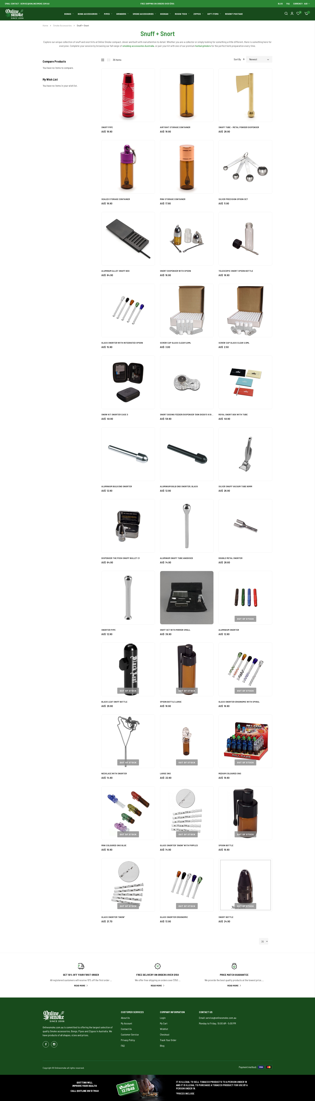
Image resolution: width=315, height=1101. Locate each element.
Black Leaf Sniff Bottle (114, 701)
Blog (280, 3)
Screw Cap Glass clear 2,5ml (234, 342)
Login (163, 1017)
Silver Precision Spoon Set (233, 199)
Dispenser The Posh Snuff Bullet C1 (120, 558)
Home (46, 25)
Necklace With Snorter (114, 773)
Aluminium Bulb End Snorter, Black (179, 486)
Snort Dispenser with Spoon (175, 270)
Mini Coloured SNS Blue (113, 845)
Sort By (237, 59)
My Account (126, 1023)
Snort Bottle (226, 917)
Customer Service (130, 1034)
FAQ (288, 3)
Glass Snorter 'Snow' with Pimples (179, 845)
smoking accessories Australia (138, 45)
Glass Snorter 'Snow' (113, 917)
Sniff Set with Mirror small (175, 629)
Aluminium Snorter (229, 629)
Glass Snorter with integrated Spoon (122, 342)
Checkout (164, 1034)
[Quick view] (148, 92)
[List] (110, 59)
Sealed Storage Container (115, 199)
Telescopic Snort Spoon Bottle (236, 270)
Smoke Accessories (62, 25)
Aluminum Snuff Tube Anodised (176, 558)
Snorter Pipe (108, 629)
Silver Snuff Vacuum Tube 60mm (235, 486)
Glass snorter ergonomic (174, 917)
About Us (125, 1017)
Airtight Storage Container (175, 127)
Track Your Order (168, 1040)
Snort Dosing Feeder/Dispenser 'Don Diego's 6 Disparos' (187, 414)
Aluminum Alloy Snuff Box (115, 270)
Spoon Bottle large (170, 701)
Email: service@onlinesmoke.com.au (217, 1017)
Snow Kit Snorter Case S (114, 414)
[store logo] (14, 14)
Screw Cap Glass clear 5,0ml (175, 342)
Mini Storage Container (172, 199)
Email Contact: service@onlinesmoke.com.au (27, 3)
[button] (148, 74)
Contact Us (126, 1028)
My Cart (163, 1023)
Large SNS (165, 773)
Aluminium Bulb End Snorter (116, 486)
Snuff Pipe (107, 127)
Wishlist (164, 1028)
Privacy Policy (128, 1040)
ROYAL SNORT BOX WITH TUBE (233, 414)
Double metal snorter (230, 558)
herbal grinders (203, 45)
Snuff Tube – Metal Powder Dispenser (239, 127)
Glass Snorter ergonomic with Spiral (239, 701)
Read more (79, 985)
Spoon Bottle (226, 845)
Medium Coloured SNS (230, 773)
